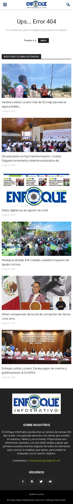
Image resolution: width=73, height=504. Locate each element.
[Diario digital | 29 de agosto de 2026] (36, 189)
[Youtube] (50, 481)
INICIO (43, 40)
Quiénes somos (36, 494)
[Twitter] (41, 481)
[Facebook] (22, 481)
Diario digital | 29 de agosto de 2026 (25, 210)
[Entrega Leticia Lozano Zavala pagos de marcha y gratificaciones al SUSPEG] (36, 347)
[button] (68, 4)
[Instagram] (32, 481)
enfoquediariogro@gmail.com (44, 460)
